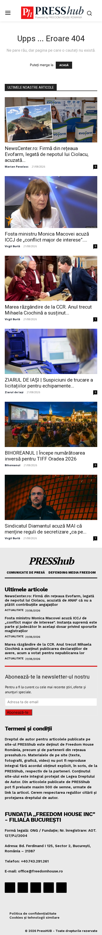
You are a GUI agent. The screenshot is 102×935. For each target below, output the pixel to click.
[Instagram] (23, 887)
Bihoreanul (12, 465)
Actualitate (14, 610)
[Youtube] (61, 887)
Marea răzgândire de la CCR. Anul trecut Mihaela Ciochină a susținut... (48, 310)
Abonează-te (17, 712)
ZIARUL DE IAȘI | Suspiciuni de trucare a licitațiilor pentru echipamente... (49, 383)
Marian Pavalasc (16, 166)
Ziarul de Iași (14, 392)
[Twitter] (48, 887)
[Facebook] (10, 887)
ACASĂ (64, 65)
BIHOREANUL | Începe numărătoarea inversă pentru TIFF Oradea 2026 (45, 456)
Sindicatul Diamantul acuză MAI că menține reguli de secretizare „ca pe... (46, 529)
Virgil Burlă (12, 246)
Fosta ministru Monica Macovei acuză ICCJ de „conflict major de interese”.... (47, 237)
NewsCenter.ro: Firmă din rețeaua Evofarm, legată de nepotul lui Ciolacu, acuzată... (46, 154)
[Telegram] (35, 887)
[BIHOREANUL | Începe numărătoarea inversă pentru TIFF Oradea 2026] (51, 424)
